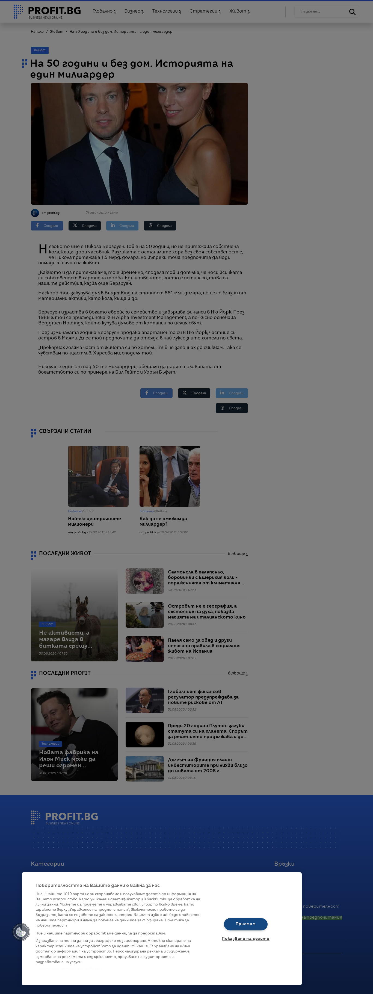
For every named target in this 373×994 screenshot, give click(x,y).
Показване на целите (246, 939)
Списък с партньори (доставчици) (68, 968)
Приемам (246, 924)
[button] (21, 932)
